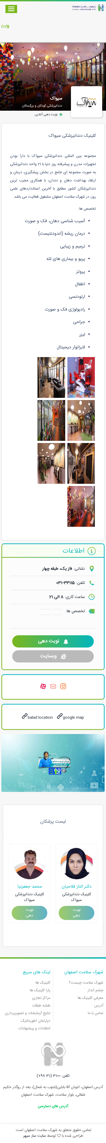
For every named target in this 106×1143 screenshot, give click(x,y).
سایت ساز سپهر (34, 1136)
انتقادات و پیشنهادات (34, 1028)
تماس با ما (95, 1013)
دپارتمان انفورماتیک (35, 1021)
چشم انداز (95, 990)
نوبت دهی (48, 641)
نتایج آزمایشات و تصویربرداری (27, 1013)
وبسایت (48, 656)
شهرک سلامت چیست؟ (86, 983)
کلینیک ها (43, 983)
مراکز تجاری (41, 998)
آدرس (98, 1005)
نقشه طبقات (41, 1005)
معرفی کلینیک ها (90, 998)
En (3, 26)
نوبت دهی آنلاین (46, 114)
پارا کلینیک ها (40, 990)
